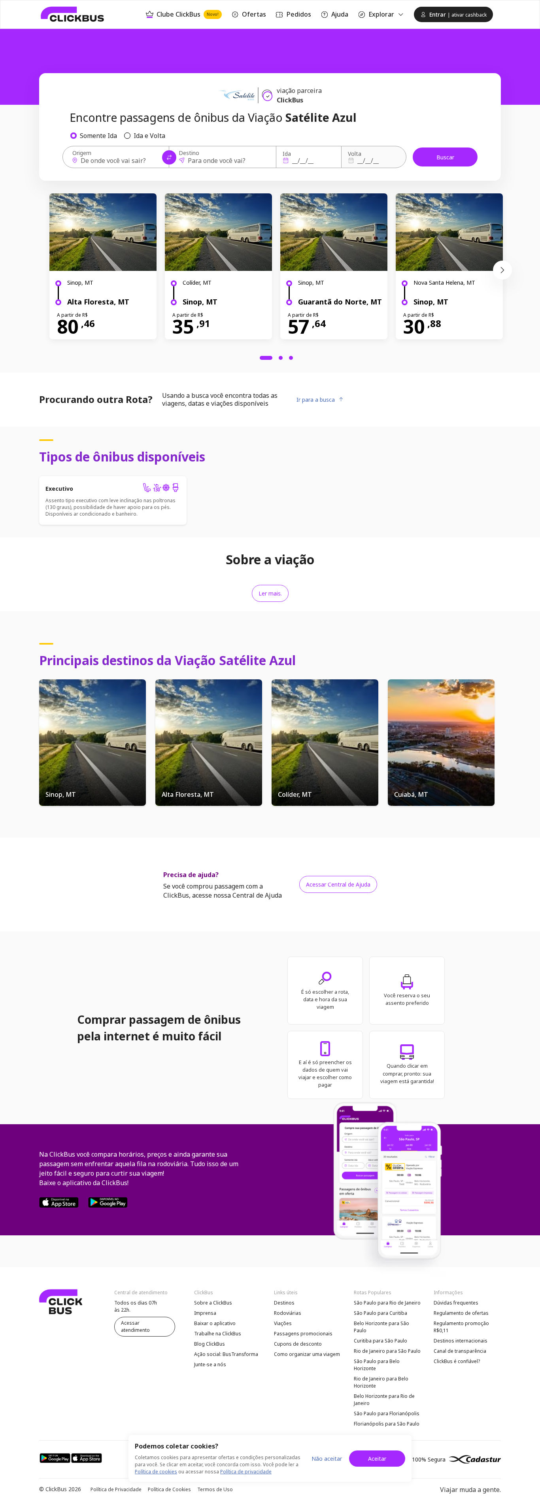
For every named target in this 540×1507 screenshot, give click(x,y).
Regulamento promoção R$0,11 (461, 1327)
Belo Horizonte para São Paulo (381, 1327)
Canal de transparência (460, 1351)
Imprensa (205, 1313)
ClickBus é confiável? (457, 1361)
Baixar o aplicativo (215, 1323)
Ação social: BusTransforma (226, 1354)
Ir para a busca (315, 399)
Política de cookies (156, 1471)
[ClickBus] (72, 14)
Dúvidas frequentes (456, 1302)
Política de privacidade (246, 1471)
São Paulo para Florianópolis (386, 1413)
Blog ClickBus (209, 1344)
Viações (283, 1323)
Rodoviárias (287, 1313)
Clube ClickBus (188, 14)
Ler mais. (270, 593)
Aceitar (377, 1458)
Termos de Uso (215, 1489)
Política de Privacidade (116, 1489)
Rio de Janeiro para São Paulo (387, 1351)
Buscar (445, 157)
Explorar (381, 14)
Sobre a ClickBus (213, 1302)
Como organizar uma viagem (307, 1354)
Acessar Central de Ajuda (338, 884)
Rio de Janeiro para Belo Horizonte (381, 1382)
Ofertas (254, 14)
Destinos (284, 1302)
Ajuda (339, 14)
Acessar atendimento (135, 1326)
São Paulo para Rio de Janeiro (387, 1302)
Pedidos (299, 14)
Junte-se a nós (210, 1364)
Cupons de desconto (298, 1344)
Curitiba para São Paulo (380, 1340)
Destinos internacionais (460, 1340)
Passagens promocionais (303, 1333)
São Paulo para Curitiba (380, 1313)
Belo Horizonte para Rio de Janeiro (384, 1400)
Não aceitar (327, 1458)
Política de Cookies (169, 1489)
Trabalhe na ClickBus (217, 1333)
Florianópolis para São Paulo (386, 1423)
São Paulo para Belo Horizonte (377, 1365)
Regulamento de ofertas (461, 1313)
